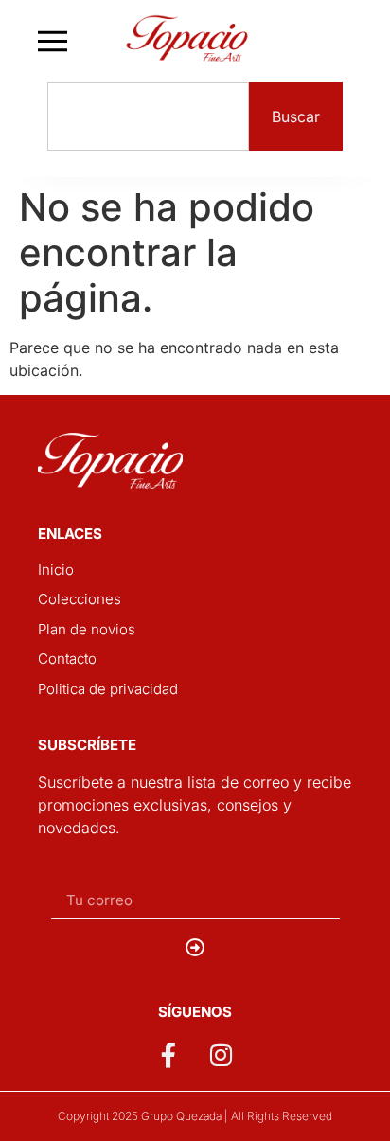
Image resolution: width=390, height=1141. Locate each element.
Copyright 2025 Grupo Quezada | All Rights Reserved (195, 1116)
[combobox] (148, 116)
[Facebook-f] (168, 1055)
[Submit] (195, 948)
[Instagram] (221, 1055)
